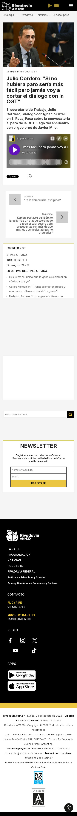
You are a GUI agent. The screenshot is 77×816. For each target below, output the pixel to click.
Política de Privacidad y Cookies (26, 577)
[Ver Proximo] (62, 217)
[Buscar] (70, 414)
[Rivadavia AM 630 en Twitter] (37, 640)
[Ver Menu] (71, 6)
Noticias (14, 560)
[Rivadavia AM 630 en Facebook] (12, 640)
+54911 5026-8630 (19, 619)
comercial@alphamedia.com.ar (23, 753)
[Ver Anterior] (15, 199)
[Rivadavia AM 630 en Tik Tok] (34, 650)
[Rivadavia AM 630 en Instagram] (25, 640)
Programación (18, 554)
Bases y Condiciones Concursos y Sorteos (32, 583)
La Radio (13, 549)
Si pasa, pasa (17, 254)
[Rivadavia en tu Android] (21, 675)
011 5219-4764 (16, 606)
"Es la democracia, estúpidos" (42, 200)
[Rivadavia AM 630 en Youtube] (15, 650)
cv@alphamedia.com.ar (39, 757)
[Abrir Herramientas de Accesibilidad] (68, 807)
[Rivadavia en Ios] (21, 686)
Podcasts (15, 565)
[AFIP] (38, 777)
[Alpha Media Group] (38, 797)
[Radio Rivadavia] (23, 534)
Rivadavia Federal (21, 571)
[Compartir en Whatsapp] (30, 176)
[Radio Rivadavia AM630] (17, 6)
